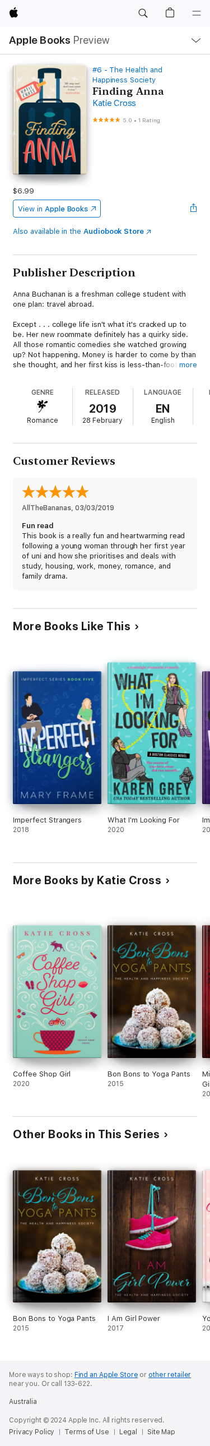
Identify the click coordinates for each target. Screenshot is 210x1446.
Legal (128, 1432)
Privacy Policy (31, 1432)
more (188, 365)
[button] (142, 13)
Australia (23, 1402)
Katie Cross (114, 103)
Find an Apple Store (106, 1375)
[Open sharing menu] (194, 209)
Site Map (161, 1432)
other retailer (169, 1375)
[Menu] (196, 13)
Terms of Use (86, 1432)
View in (53, 209)
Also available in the (78, 231)
